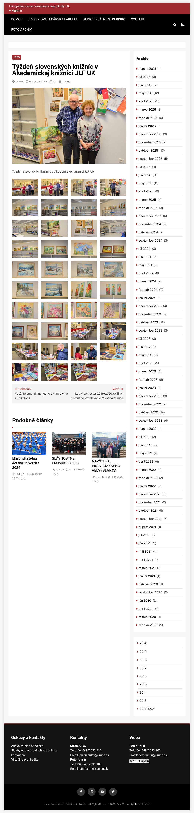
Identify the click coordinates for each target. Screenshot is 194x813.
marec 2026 (147, 109)
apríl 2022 (146, 461)
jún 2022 (145, 445)
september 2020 (150, 592)
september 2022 (150, 420)
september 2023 (150, 330)
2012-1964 (147, 709)
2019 (143, 651)
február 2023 (148, 380)
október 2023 (148, 322)
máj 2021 (145, 551)
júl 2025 (144, 167)
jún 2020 (145, 600)
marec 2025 (147, 199)
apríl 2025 (146, 191)
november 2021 (149, 502)
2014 (143, 692)
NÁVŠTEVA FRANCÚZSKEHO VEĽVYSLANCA (106, 465)
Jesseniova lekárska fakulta (52, 19)
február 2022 (148, 478)
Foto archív (21, 29)
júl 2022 (144, 437)
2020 (143, 643)
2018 (143, 660)
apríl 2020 (146, 609)
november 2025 (150, 142)
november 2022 (150, 404)
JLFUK (20, 81)
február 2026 (148, 118)
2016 (143, 676)
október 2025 (148, 150)
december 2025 (150, 134)
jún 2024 (145, 257)
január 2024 (147, 298)
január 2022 (147, 486)
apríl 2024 (146, 273)
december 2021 (150, 494)
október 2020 (148, 584)
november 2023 (150, 314)
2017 (143, 668)
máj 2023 (145, 355)
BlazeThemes (142, 804)
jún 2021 (145, 543)
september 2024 (150, 240)
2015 (143, 684)
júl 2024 (144, 248)
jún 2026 (145, 85)
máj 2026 (145, 93)
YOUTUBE (138, 19)
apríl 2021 (146, 560)
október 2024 (148, 232)
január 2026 (147, 126)
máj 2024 (145, 265)
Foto (17, 57)
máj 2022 (145, 453)
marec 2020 (147, 617)
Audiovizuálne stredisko (104, 19)
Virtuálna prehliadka (24, 759)
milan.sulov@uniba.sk (94, 755)
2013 (143, 700)
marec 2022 (147, 470)
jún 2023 (145, 347)
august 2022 (148, 429)
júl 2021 (144, 535)
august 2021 (147, 527)
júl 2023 (144, 339)
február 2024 (148, 290)
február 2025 (148, 208)
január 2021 (147, 576)
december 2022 (150, 396)
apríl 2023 (146, 363)
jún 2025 (145, 175)
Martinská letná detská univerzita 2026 (25, 462)
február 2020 (148, 625)
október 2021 (148, 510)
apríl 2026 (146, 101)
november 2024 (150, 224)
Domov (17, 19)
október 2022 (148, 412)
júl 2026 (144, 77)
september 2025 (150, 158)
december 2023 (150, 306)
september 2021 (150, 519)
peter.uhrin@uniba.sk (93, 768)
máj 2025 (145, 183)
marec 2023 (147, 371)
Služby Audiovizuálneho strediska (34, 750)
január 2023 (147, 388)
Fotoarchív (18, 755)
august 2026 (148, 68)
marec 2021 (147, 568)
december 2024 (150, 216)
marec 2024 (147, 281)
